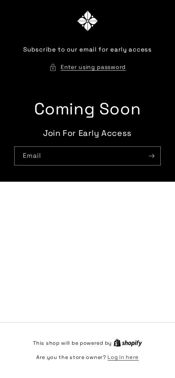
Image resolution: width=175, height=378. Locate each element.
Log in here (123, 357)
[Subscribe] (151, 155)
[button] (87, 67)
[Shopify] (128, 342)
